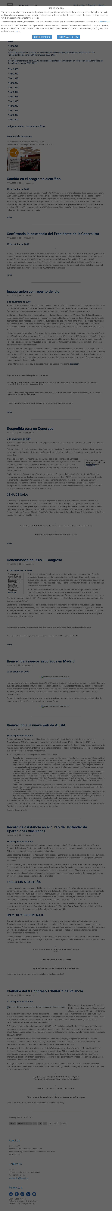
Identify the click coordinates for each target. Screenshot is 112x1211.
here (18, 31)
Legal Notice (104, 22)
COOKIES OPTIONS (42, 37)
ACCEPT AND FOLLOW (68, 37)
